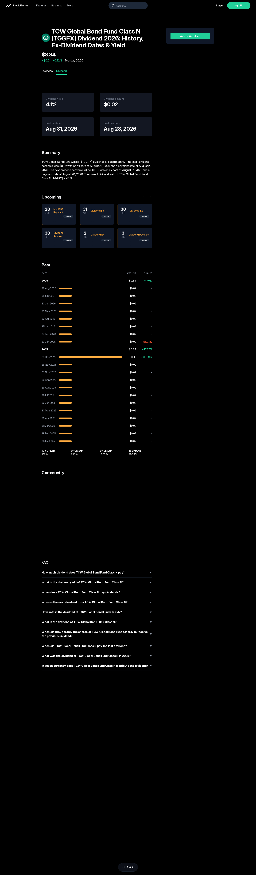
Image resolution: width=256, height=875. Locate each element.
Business (56, 5)
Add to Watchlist (190, 36)
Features (41, 5)
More (70, 5)
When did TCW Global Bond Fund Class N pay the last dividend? (97, 646)
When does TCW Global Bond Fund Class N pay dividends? (97, 592)
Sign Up (238, 5)
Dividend (61, 71)
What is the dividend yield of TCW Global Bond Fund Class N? (97, 582)
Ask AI (130, 867)
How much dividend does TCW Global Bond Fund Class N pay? (97, 572)
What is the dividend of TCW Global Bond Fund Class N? (97, 622)
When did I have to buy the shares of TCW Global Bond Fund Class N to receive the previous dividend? (97, 634)
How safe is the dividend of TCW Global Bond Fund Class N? (97, 612)
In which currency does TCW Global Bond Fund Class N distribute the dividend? (97, 665)
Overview (47, 71)
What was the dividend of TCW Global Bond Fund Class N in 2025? (97, 656)
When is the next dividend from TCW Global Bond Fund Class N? (97, 602)
